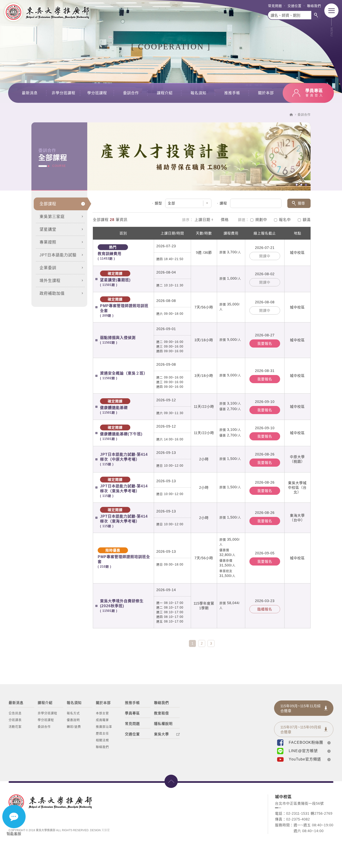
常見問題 (275, 6)
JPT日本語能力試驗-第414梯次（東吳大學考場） (124, 488)
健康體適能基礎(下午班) (121, 433)
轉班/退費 (74, 726)
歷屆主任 (102, 733)
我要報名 (264, 343)
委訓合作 (131, 93)
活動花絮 (15, 726)
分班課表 (15, 720)
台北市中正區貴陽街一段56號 (299, 803)
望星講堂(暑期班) (115, 279)
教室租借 (161, 713)
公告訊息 (15, 713)
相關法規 (102, 740)
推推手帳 (232, 93)
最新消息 (30, 93)
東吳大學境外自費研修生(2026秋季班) (122, 606)
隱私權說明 (163, 724)
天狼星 (105, 830)
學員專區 (132, 713)
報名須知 (198, 93)
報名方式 (73, 713)
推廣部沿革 (104, 726)
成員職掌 (102, 720)
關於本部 (266, 93)
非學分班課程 (63, 93)
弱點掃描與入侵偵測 (118, 340)
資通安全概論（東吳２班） (124, 375)
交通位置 (295, 6)
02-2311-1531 (297, 813)
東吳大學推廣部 (46, 12)
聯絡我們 (314, 6)
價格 (225, 220)
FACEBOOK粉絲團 (306, 742)
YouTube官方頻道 (305, 759)
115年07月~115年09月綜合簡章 (300, 729)
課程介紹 (165, 93)
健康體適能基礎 (114, 406)
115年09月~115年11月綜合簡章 (300, 708)
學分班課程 (97, 93)
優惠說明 (73, 720)
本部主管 (102, 713)
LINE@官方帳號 (303, 751)
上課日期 (202, 220)
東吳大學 (161, 734)
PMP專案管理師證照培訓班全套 (124, 307)
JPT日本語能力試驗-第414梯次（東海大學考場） (124, 518)
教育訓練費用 (109, 252)
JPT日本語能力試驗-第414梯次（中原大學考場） (124, 459)
